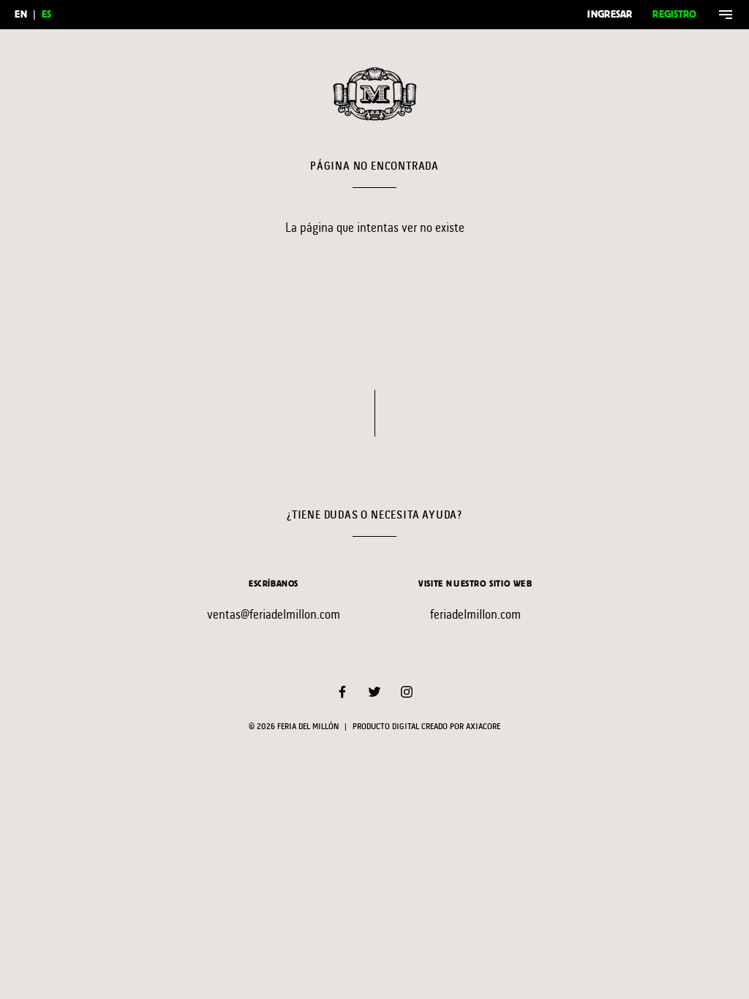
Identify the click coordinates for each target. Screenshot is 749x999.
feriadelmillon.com (475, 614)
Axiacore (483, 727)
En (21, 14)
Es (46, 14)
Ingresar (609, 14)
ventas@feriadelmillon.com (273, 614)
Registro (674, 14)
